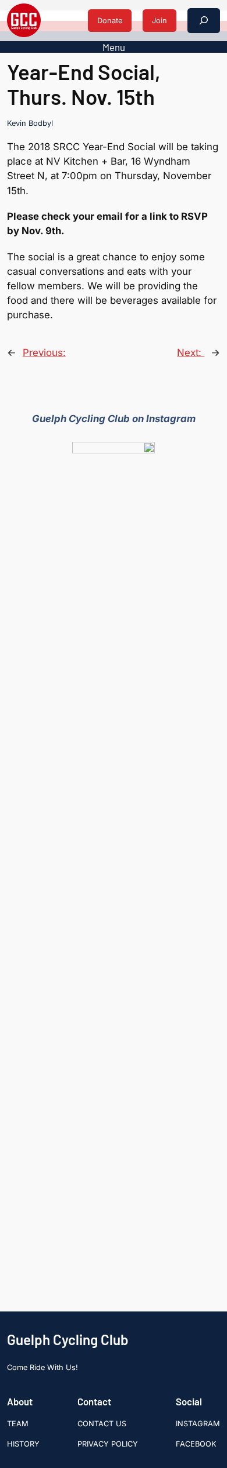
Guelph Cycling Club (68, 1339)
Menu (113, 47)
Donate (109, 20)
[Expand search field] (203, 20)
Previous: (44, 352)
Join (159, 20)
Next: (190, 352)
